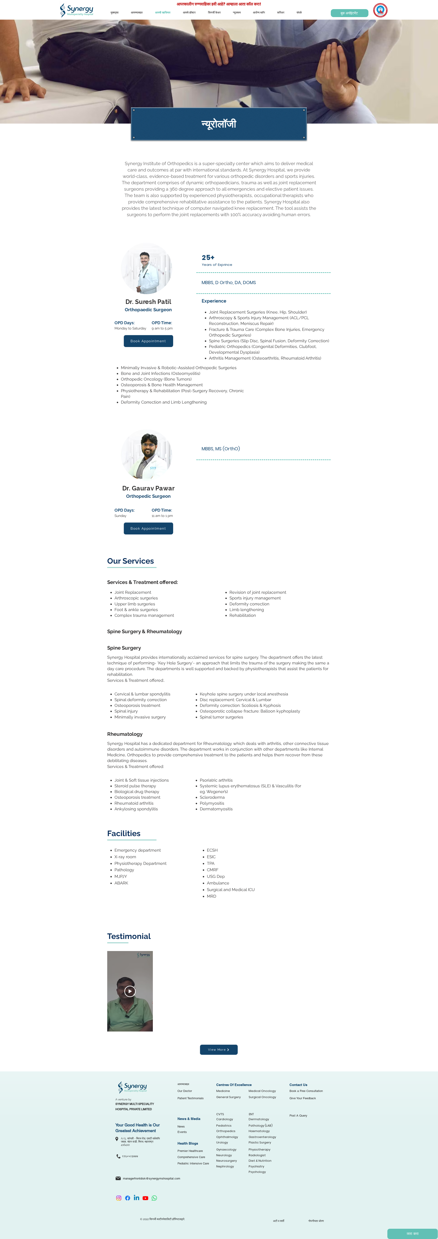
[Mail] (118, 1178)
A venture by (123, 1099)
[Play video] (130, 991)
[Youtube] (145, 1198)
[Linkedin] (136, 1198)
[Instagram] (118, 1198)
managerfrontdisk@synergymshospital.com (151, 1178)
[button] (349, 13)
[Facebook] (127, 1198)
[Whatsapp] (154, 1198)
